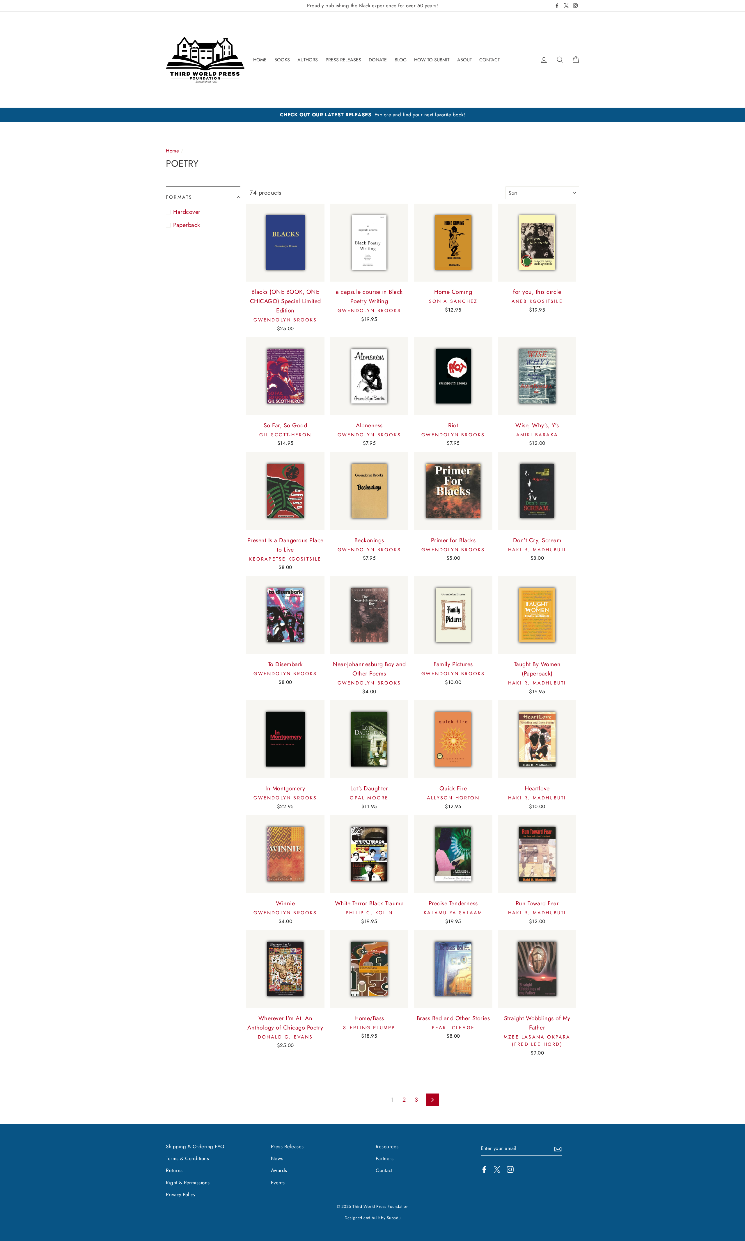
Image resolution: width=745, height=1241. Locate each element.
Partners (384, 1158)
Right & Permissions (188, 1182)
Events (278, 1182)
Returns (174, 1170)
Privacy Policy (180, 1194)
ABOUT (464, 59)
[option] (372, 115)
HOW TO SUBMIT (431, 59)
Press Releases (287, 1146)
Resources (387, 1146)
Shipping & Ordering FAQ (195, 1146)
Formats (179, 197)
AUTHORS (307, 59)
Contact (384, 1170)
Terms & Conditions (187, 1158)
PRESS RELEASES (343, 59)
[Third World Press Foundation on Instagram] (510, 1169)
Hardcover (187, 212)
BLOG (401, 59)
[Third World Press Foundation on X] (497, 1169)
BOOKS (282, 59)
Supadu (394, 1218)
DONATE (378, 59)
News (277, 1158)
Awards (279, 1170)
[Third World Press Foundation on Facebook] (484, 1169)
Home (172, 150)
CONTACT (489, 59)
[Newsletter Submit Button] (558, 1149)
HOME (260, 59)
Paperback (186, 225)
